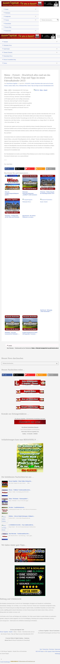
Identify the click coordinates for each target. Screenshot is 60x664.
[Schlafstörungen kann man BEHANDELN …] (30, 457)
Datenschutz (45, 649)
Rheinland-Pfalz (23, 85)
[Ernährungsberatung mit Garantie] (30, 580)
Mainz (14, 85)
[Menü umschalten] (35, 9)
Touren (29, 85)
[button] (9, 168)
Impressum (57, 649)
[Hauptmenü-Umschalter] (58, 36)
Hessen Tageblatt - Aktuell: (6, 631)
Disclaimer (51, 649)
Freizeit (6, 85)
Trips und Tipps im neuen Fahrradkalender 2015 (42, 85)
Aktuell (32, 83)
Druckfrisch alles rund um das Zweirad (44, 83)
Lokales (10, 85)
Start (41, 649)
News (17, 85)
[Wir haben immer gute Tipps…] (30, 555)
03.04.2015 (27, 83)
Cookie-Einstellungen (5, 661)
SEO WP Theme (39, 651)
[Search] (58, 20)
